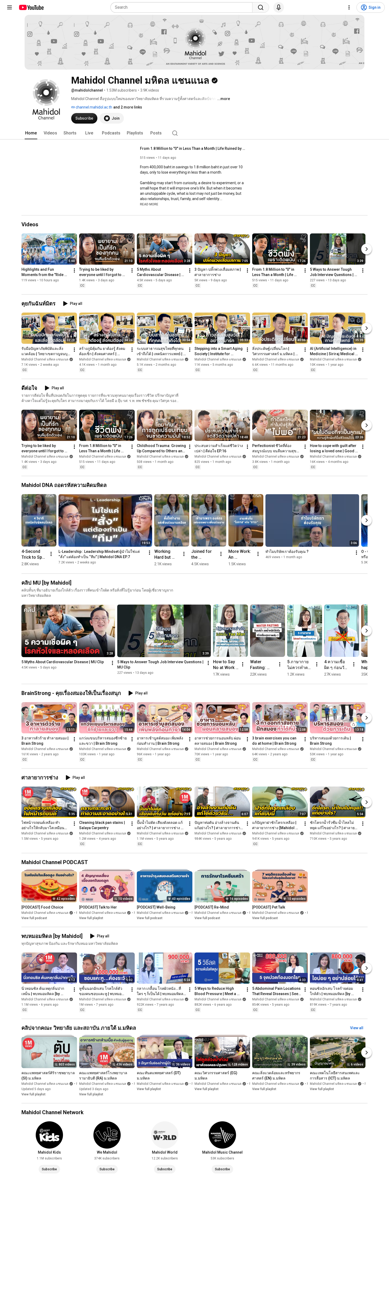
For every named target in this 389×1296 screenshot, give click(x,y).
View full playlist (91, 918)
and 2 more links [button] (127, 107)
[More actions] (74, 270)
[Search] (260, 7)
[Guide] (9, 7)
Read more (149, 204)
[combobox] (183, 7)
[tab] (31, 133)
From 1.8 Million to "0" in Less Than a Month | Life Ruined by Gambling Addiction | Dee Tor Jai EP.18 (193, 148)
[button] (149, 204)
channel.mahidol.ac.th (93, 107)
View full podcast (34, 918)
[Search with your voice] (278, 7)
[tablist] (194, 133)
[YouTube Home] (31, 7)
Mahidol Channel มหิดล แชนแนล (44, 359)
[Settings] (349, 7)
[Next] (366, 249)
